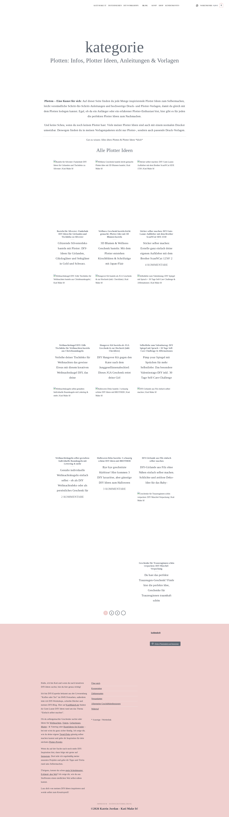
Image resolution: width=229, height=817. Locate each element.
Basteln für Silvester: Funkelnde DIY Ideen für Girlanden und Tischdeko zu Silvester (72, 234)
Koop (154, 5)
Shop (161, 5)
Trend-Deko (65, 734)
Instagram (45, 756)
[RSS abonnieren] (185, 5)
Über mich (95, 683)
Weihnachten (55, 723)
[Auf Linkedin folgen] (189, 5)
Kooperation (96, 688)
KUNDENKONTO (172, 5)
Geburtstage (75, 723)
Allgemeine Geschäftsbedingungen (106, 704)
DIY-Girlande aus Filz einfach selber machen (156, 459)
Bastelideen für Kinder (73, 727)
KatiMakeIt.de (72, 705)
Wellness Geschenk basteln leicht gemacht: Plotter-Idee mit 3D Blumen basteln (114, 234)
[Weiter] (123, 613)
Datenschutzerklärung (120, 804)
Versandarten (96, 699)
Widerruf (95, 709)
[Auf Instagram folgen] (182, 5)
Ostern (66, 723)
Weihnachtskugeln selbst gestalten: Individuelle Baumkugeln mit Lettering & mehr (72, 461)
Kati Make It (100, 5)
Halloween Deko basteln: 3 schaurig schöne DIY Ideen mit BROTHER (114, 459)
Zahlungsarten (97, 693)
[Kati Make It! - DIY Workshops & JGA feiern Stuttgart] (6, 5)
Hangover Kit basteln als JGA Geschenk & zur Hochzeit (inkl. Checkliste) (114, 348)
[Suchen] (226, 5)
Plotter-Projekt (55, 742)
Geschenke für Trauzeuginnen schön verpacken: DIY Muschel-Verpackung (156, 566)
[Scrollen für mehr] (114, 84)
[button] (211, 5)
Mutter (44, 727)
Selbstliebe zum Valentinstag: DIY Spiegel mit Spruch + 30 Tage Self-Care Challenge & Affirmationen (156, 348)
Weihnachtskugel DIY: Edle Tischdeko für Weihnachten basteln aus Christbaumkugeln (72, 348)
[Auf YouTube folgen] (192, 5)
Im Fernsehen (115, 5)
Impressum (102, 804)
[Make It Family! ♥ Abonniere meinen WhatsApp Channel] (197, 5)
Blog (145, 5)
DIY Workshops (131, 5)
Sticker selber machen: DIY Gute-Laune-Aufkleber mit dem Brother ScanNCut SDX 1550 (156, 234)
